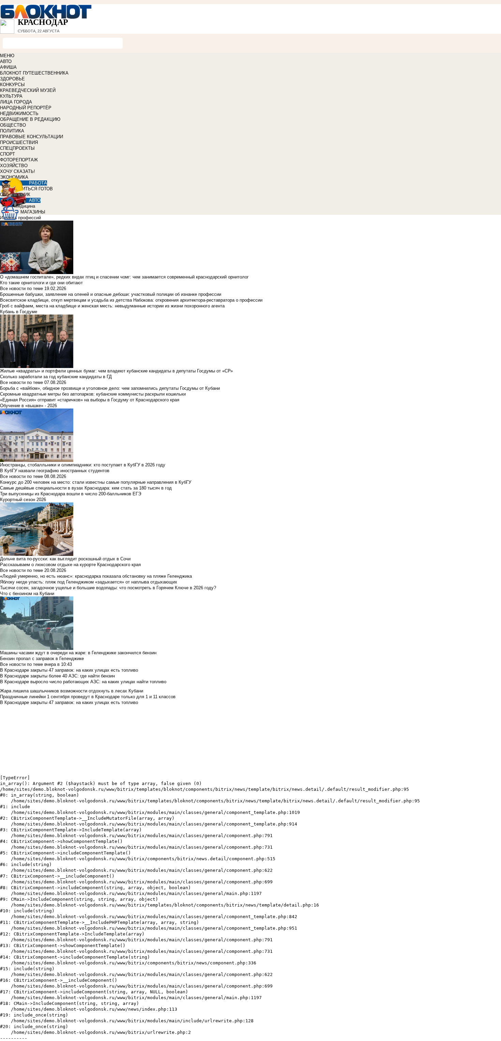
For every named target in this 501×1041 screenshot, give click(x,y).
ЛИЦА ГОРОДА (16, 102)
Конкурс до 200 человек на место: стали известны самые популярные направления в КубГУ (95, 482)
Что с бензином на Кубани (27, 593)
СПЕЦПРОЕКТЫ (17, 148)
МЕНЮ (7, 55)
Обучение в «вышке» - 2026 (28, 405)
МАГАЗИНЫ (32, 211)
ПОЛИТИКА (12, 130)
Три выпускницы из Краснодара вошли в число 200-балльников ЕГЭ (70, 493)
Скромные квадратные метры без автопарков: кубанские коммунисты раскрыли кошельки (93, 394)
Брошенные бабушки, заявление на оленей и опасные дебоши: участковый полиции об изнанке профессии (110, 294)
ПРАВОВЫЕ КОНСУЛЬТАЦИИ (31, 136)
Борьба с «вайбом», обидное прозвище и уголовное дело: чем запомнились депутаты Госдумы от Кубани (110, 388)
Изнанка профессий (20, 217)
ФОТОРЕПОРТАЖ (19, 159)
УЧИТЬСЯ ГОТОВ (34, 188)
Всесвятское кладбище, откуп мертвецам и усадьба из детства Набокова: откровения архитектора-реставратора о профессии (131, 300)
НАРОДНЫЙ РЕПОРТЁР (25, 107)
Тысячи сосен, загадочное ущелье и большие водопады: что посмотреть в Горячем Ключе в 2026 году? (108, 587)
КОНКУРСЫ (12, 84)
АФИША (8, 67)
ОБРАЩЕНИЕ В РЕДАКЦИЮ (30, 119)
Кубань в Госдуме (18, 311)
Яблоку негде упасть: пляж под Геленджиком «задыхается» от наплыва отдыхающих (88, 581)
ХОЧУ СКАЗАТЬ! (17, 171)
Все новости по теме (21, 288)
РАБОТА (38, 183)
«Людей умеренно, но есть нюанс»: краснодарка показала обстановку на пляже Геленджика (96, 576)
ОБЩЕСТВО (13, 125)
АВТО (6, 61)
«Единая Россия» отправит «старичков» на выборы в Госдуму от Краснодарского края (89, 399)
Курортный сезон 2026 (23, 499)
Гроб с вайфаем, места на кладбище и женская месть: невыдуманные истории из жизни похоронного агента (112, 305)
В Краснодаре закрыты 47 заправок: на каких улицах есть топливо (69, 670)
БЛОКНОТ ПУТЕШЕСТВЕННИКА (34, 73)
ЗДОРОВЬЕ (12, 78)
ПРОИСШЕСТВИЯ (19, 142)
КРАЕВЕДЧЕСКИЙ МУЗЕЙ (28, 90)
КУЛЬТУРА (11, 96)
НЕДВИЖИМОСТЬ (19, 113)
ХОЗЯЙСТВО (14, 165)
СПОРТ (7, 154)
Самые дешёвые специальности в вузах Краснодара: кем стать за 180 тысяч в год (86, 488)
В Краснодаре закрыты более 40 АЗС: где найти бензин (57, 675)
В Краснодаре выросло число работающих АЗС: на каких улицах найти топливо (83, 681)
